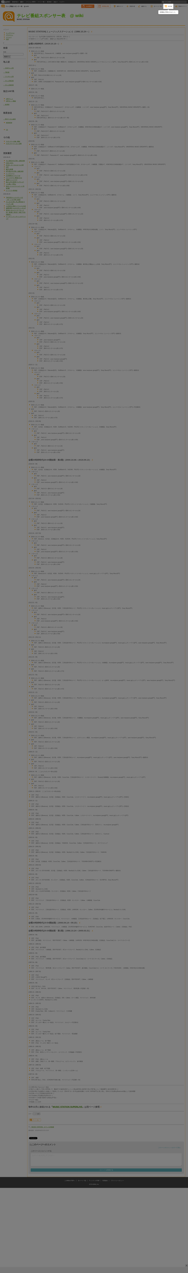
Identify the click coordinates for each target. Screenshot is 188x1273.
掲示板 (170, 6)
